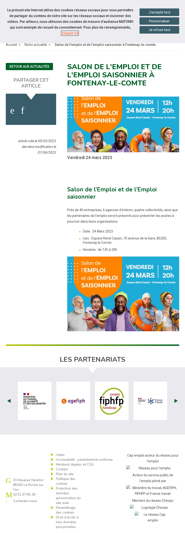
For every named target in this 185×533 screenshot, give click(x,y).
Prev (9, 401)
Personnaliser (159, 21)
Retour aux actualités (29, 66)
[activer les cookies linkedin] (22, 110)
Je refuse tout (159, 30)
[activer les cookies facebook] (12, 110)
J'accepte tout (159, 12)
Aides (60, 455)
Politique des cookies (65, 481)
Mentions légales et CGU (75, 464)
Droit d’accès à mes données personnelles (67, 522)
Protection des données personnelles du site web (68, 495)
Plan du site (65, 474)
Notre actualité (36, 45)
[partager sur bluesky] (48, 110)
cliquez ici (70, 33)
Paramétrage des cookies (65, 510)
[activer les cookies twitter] (34, 110)
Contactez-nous (25, 501)
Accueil (11, 45)
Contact (62, 469)
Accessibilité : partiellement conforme (84, 459)
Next (176, 401)
